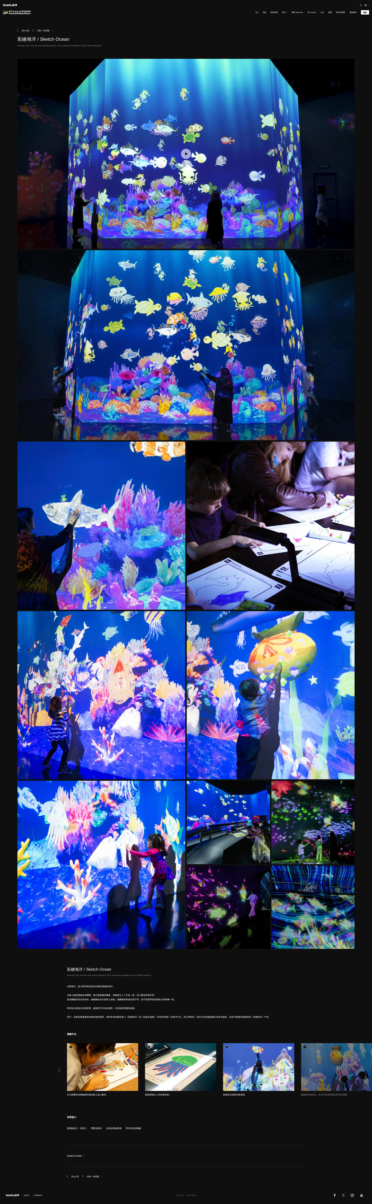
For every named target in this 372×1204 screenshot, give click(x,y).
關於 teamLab (297, 12)
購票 (365, 12)
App (322, 12)
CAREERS (37, 1195)
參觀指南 (353, 12)
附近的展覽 (340, 12)
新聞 (330, 12)
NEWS (26, 1195)
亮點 (264, 12)
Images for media (74, 1156)
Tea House (311, 12)
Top (256, 12)
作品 (284, 12)
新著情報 (274, 12)
